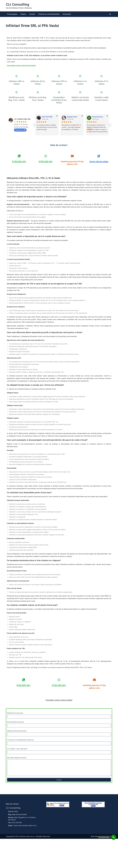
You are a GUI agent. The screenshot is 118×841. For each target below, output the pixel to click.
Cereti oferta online (98, 161)
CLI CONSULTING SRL (22, 119)
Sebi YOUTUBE (47, 117)
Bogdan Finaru (72, 117)
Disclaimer (67, 14)
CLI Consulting (17, 4)
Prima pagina (12, 14)
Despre (23, 14)
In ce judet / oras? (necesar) (17, 749)
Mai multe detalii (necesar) (16, 758)
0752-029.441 (46, 161)
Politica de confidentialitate (49, 14)
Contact (32, 14)
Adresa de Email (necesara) (16, 731)
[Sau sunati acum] (113, 837)
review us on (19, 130)
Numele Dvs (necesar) (15, 713)
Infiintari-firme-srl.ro (26, 836)
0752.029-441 (19, 161)
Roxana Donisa (97, 117)
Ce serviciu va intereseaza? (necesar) (20, 740)
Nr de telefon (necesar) (15, 722)
